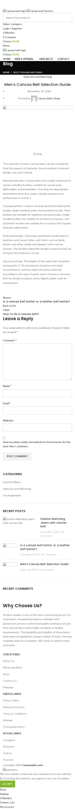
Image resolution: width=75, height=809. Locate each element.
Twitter (7, 753)
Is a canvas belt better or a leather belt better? (45, 547)
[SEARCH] (67, 19)
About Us (8, 660)
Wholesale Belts (12, 667)
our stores (11, 654)
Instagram (9, 740)
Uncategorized (12, 495)
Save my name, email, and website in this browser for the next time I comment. (36, 444)
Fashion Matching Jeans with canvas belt (53, 522)
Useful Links (12, 693)
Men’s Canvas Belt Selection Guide (44, 564)
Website (8, 420)
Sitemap (8, 720)
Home (6, 72)
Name (7, 386)
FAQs (6, 674)
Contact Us (10, 680)
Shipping (8, 687)
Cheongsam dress (14, 726)
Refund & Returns (14, 707)
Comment (10, 340)
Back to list (9, 305)
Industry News (12, 482)
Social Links (12, 733)
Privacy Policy (11, 700)
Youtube (8, 759)
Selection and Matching (27, 72)
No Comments (49, 554)
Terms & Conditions (15, 713)
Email (7, 403)
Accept (7, 783)
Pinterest (8, 746)
